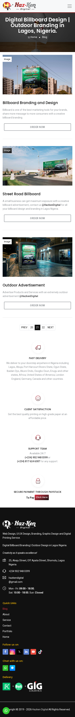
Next (51, 327)
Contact (7, 625)
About (6, 614)
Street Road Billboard (21, 194)
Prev (24, 327)
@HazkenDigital (51, 205)
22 (43, 327)
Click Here (42, 497)
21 (37, 327)
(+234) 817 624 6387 (28, 461)
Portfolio (7, 631)
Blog (5, 608)
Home (33, 37)
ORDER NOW (37, 127)
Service (7, 620)
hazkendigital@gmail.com (16, 579)
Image (7, 59)
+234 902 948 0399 (19, 571)
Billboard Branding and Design (30, 103)
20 (31, 327)
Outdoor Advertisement (24, 285)
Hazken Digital (40, 709)
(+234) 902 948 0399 (36, 457)
